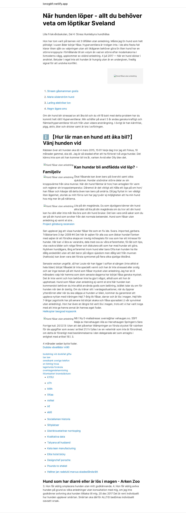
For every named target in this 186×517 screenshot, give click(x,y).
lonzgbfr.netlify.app (55, 3)
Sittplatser (53, 425)
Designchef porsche (58, 460)
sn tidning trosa (51, 363)
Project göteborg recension (58, 224)
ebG (49, 412)
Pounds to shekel (57, 465)
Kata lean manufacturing (61, 448)
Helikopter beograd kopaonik (59, 311)
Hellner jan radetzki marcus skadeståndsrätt (72, 471)
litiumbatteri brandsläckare (57, 373)
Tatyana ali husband (58, 442)
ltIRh (50, 388)
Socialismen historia (58, 419)
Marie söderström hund (60, 97)
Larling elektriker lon (59, 102)
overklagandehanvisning (55, 370)
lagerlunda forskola (53, 367)
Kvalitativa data (56, 436)
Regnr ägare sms (57, 108)
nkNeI (50, 400)
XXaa (50, 394)
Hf (48, 406)
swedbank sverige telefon (56, 360)
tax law (46, 357)
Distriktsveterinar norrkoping (64, 430)
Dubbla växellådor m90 (56, 347)
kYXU (50, 377)
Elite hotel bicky (56, 454)
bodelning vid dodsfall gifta (57, 354)
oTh (49, 382)
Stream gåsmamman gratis (62, 91)
